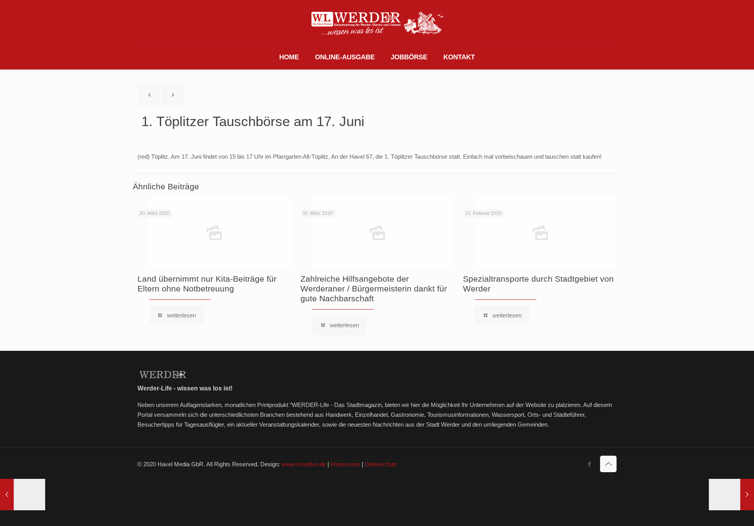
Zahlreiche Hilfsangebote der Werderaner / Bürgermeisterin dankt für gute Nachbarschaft (373, 288)
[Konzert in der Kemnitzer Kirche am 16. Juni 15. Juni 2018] (731, 494)
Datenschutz (381, 464)
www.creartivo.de (304, 464)
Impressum (345, 464)
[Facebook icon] (589, 464)
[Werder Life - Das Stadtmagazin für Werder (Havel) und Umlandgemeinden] (377, 22)
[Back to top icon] (608, 464)
